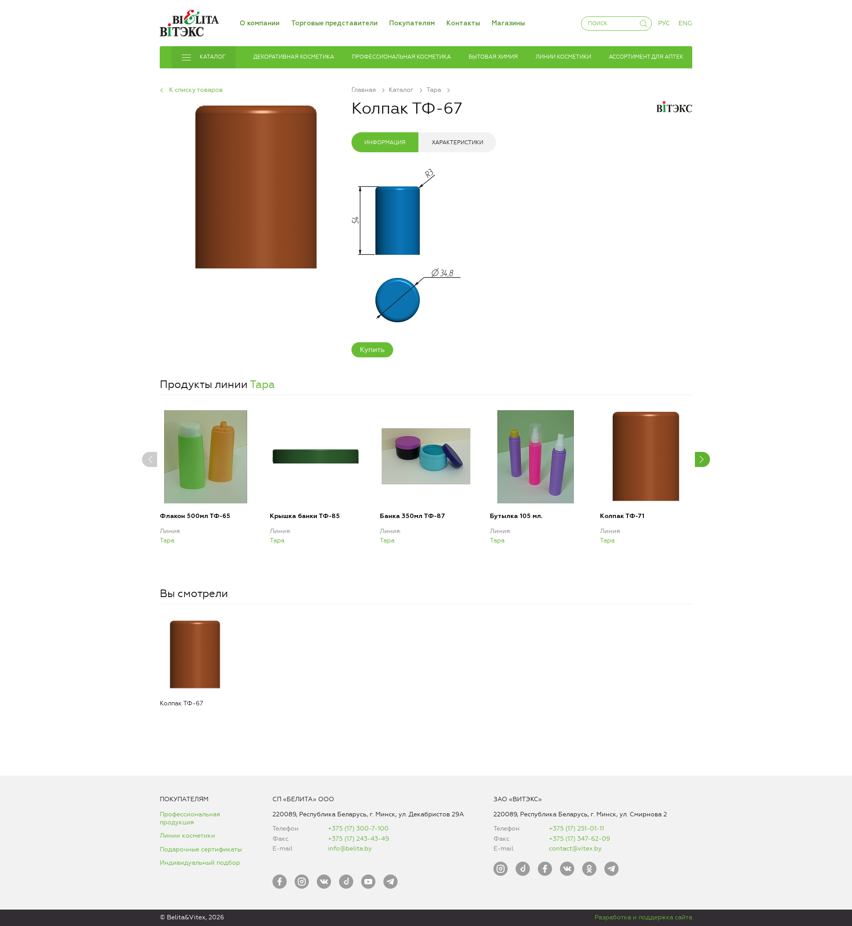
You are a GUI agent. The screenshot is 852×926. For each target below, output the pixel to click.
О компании (260, 23)
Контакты (463, 23)
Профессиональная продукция (190, 818)
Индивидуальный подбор (200, 863)
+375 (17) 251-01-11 (576, 828)
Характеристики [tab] (457, 142)
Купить (372, 349)
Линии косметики (187, 835)
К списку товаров (196, 90)
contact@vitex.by (575, 848)
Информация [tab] (385, 142)
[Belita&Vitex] (189, 21)
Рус (664, 23)
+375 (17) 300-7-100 (358, 828)
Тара (262, 384)
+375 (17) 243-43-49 (358, 839)
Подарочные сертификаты (201, 849)
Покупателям (412, 23)
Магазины (508, 23)
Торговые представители (334, 23)
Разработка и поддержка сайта (643, 917)
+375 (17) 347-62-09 (579, 839)
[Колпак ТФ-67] (255, 186)
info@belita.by (350, 848)
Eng (685, 23)
